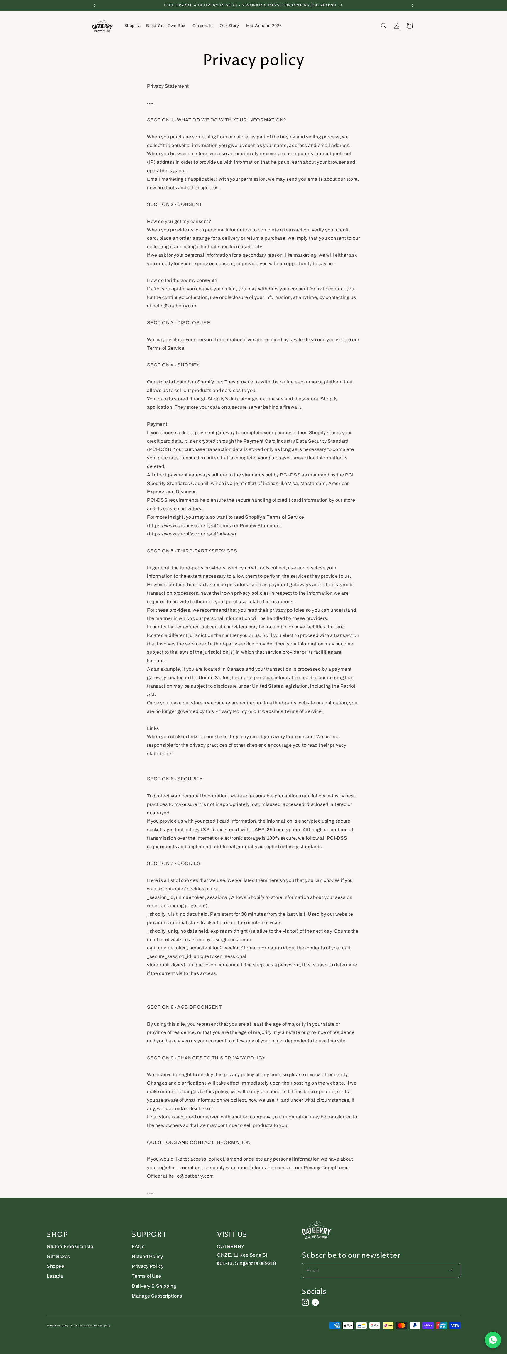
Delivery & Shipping (154, 1286)
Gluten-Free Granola (70, 1246)
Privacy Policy (147, 1266)
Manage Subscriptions (157, 1296)
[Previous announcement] (94, 5)
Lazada (55, 1276)
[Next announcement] (412, 5)
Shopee (55, 1266)
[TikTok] (315, 1302)
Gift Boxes (58, 1256)
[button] (132, 26)
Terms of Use (146, 1276)
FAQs (138, 1246)
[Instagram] (305, 1302)
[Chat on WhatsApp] (493, 1340)
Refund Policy (147, 1256)
